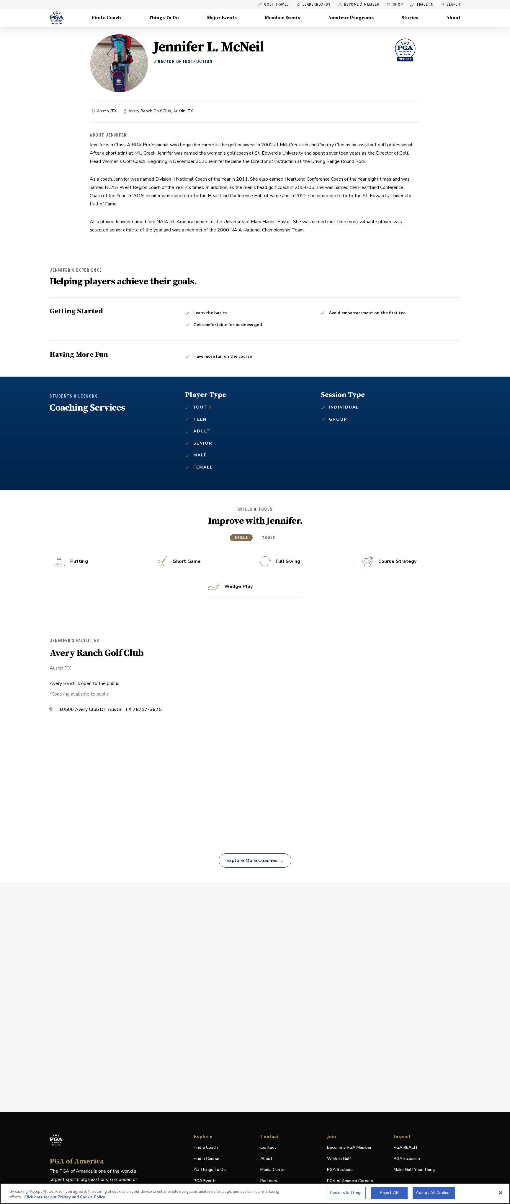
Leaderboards (317, 5)
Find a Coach (106, 18)
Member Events (282, 18)
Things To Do (164, 18)
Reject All (389, 1192)
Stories (409, 18)
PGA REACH (405, 1148)
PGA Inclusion (407, 1158)
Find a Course (206, 1158)
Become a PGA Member (349, 1147)
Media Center (273, 1170)
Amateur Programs (351, 18)
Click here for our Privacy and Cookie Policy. (65, 1197)
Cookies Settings (346, 1192)
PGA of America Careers (350, 1181)
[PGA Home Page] (57, 18)
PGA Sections (340, 1169)
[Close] (500, 1192)
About (453, 18)
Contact (268, 1147)
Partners (268, 1181)
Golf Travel (276, 5)
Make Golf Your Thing (414, 1170)
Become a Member (362, 5)
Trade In (422, 5)
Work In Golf (339, 1158)
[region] (255, 1193)
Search (453, 4)
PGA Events (205, 1181)
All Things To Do (210, 1169)
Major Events (222, 18)
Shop (395, 5)
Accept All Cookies (434, 1192)
